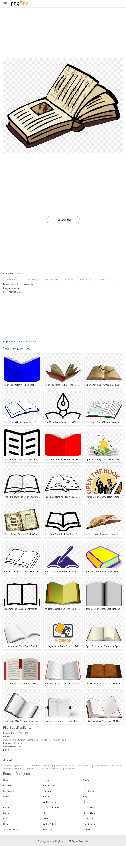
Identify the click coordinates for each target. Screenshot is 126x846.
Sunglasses (49, 785)
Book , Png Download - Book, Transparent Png (67, 720)
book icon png (52, 279)
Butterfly (7, 785)
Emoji (6, 807)
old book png (85, 279)
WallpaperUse (50, 801)
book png (69, 279)
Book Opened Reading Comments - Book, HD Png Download (33, 608)
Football (7, 812)
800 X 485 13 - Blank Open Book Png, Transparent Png (31, 646)
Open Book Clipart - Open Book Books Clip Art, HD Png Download (36, 384)
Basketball (8, 790)
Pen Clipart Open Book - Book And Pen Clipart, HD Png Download (77, 571)
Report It (7, 341)
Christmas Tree (51, 807)
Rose (85, 801)
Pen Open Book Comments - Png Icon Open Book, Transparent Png (78, 422)
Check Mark (89, 807)
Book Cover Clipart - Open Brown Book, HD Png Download (32, 571)
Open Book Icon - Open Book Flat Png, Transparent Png (31, 683)
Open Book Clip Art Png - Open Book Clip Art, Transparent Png (34, 422)
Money (86, 829)
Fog (85, 796)
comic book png (32, 279)
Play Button (88, 790)
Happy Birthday (90, 812)
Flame (46, 779)
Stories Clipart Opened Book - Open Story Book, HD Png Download (36, 534)
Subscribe (48, 790)
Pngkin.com (89, 823)
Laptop (6, 796)
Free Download (63, 219)
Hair (45, 812)
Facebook (48, 829)
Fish (5, 818)
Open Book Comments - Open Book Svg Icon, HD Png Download (35, 459)
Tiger (5, 801)
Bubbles (47, 796)
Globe (46, 818)
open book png (12, 279)
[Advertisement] (63, 36)
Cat (85, 785)
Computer (88, 818)
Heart (6, 779)
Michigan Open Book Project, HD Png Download (68, 646)
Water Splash (49, 823)
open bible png (104, 279)
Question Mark (10, 829)
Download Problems (25, 341)
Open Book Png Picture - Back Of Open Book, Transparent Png (75, 384)
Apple (86, 779)
